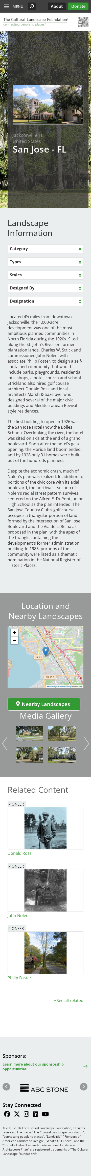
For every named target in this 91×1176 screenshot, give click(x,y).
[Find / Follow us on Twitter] (17, 1115)
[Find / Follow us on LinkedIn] (35, 1115)
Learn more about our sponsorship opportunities (33, 1066)
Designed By (22, 288)
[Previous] (4, 743)
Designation (22, 301)
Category (19, 248)
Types (15, 261)
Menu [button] (18, 6)
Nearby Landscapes (46, 704)
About (57, 6)
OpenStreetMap (65, 686)
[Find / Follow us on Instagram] (26, 1115)
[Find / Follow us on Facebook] (7, 1115)
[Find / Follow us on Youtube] (45, 1115)
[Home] (35, 22)
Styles (16, 275)
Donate (78, 6)
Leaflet (52, 686)
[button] (32, 6)
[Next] (86, 743)
